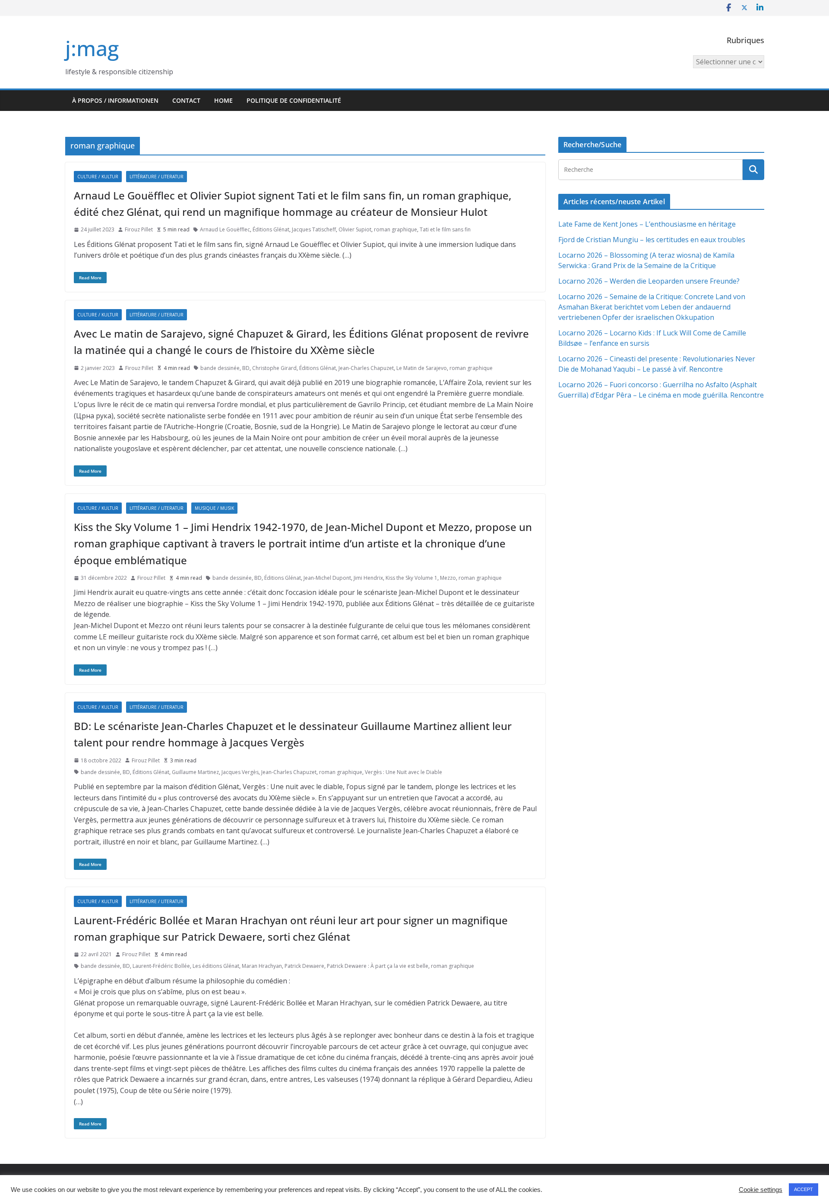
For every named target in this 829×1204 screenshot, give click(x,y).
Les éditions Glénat (216, 966)
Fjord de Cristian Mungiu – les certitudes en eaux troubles (651, 239)
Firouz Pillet (139, 229)
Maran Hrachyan (262, 966)
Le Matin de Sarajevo (421, 368)
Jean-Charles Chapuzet (366, 368)
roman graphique (395, 229)
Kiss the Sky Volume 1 (411, 577)
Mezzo (448, 577)
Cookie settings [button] (760, 1189)
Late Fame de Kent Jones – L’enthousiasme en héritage (647, 224)
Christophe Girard (274, 368)
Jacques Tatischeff (314, 229)
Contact (186, 100)
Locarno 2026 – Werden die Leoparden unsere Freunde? (649, 281)
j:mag (92, 48)
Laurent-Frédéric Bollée (161, 966)
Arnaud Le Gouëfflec (225, 229)
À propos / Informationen (115, 100)
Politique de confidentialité (294, 100)
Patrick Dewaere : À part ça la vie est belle (377, 966)
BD (246, 368)
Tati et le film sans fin (445, 229)
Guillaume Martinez (195, 772)
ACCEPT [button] (803, 1189)
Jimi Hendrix (368, 577)
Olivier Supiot (355, 229)
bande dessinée (220, 368)
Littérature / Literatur (157, 177)
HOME (223, 100)
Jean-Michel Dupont (327, 577)
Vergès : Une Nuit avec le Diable (403, 772)
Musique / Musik (214, 508)
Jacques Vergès (240, 772)
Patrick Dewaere (304, 966)
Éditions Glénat (271, 229)
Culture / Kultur (97, 177)
